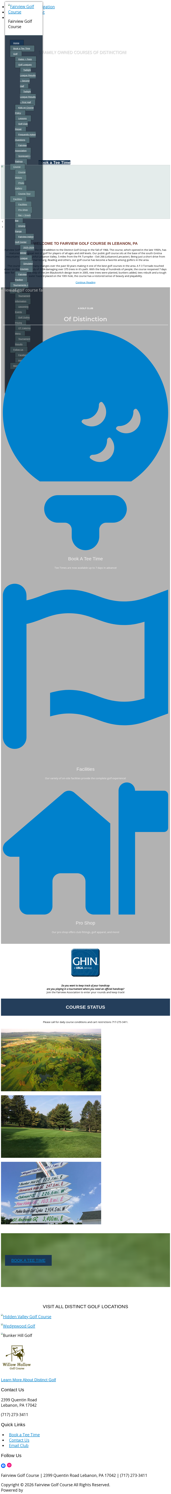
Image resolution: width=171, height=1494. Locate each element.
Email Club (19, 1445)
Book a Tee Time (24, 1434)
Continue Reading (85, 282)
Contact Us (19, 1440)
